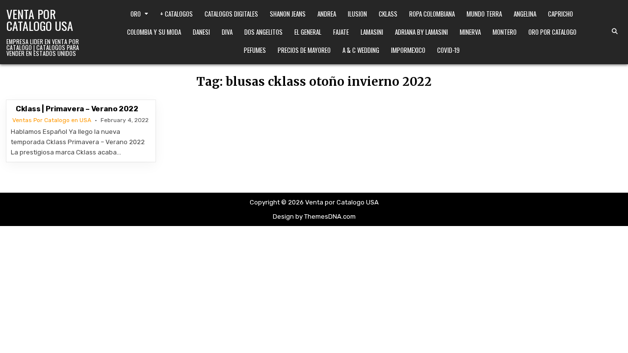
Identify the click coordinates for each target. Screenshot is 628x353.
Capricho (560, 14)
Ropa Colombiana (432, 14)
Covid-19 (448, 50)
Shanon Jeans (288, 14)
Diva (227, 32)
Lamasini (372, 32)
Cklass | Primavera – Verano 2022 (77, 108)
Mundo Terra (484, 14)
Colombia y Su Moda (154, 32)
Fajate (341, 32)
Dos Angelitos (263, 32)
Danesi (201, 32)
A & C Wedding (360, 50)
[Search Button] (614, 31)
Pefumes (255, 50)
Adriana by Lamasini (421, 32)
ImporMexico (408, 50)
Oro (136, 14)
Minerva (470, 32)
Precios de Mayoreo (304, 50)
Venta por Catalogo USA (39, 19)
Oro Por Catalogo (552, 32)
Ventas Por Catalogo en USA (51, 120)
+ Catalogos (176, 14)
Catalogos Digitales (231, 14)
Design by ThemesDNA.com (314, 216)
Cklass (388, 14)
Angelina (525, 14)
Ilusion (357, 14)
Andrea (326, 14)
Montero (505, 32)
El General (307, 32)
